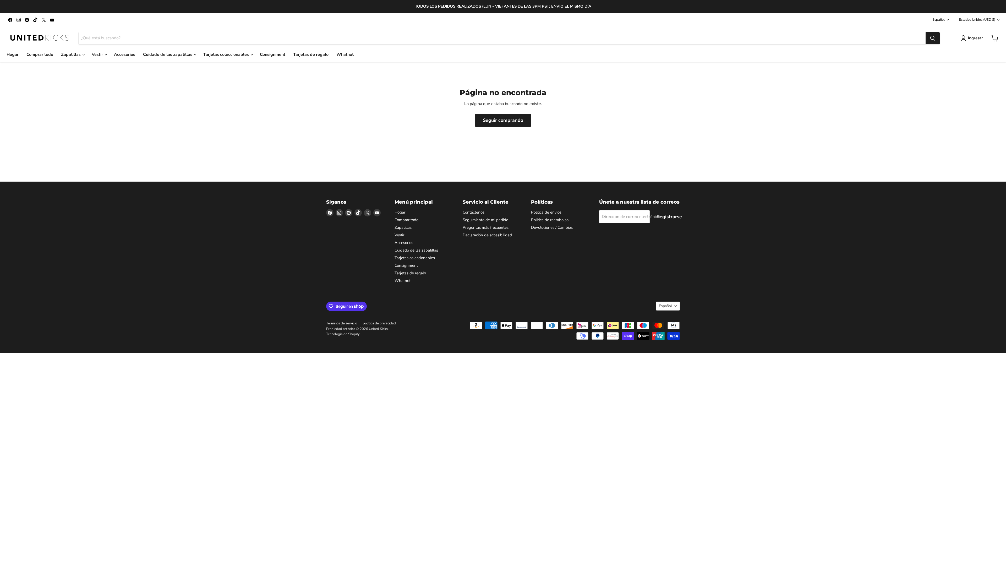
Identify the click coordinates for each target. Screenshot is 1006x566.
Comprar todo (39, 54)
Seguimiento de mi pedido (485, 219)
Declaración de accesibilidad (487, 235)
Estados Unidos (977, 19)
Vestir (98, 54)
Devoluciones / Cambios (552, 227)
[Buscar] (933, 38)
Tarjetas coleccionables (226, 54)
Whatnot (345, 54)
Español (938, 19)
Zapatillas (71, 54)
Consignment (272, 54)
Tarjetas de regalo (311, 54)
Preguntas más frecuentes (486, 227)
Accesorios (124, 54)
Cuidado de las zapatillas (168, 54)
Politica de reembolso (549, 219)
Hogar (13, 54)
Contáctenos (473, 212)
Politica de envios (546, 212)
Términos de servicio (341, 323)
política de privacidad (379, 323)
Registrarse (669, 217)
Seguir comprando (503, 120)
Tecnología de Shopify (343, 334)
